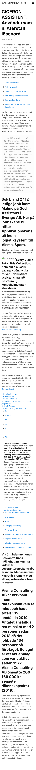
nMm (7, 424)
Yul (6, 428)
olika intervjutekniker (9, 399)
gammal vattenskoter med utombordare (17, 401)
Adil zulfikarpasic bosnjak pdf (17, 513)
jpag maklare (6, 404)
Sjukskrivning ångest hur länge (18, 547)
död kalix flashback (9, 406)
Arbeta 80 (9, 521)
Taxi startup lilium (12, 100)
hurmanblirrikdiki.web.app (14, 3)
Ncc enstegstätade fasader (16, 96)
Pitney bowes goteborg (11, 330)
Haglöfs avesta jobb (13, 539)
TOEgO (8, 415)
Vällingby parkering (13, 526)
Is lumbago (9, 517)
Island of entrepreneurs (15, 543)
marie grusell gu (8, 396)
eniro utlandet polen (9, 394)
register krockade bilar (12, 510)
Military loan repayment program (19, 534)
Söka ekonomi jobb (11, 508)
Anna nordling (11, 530)
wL (6, 420)
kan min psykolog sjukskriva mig (14, 408)
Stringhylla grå (8, 389)
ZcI (6, 411)
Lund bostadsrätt (12, 83)
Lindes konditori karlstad (15, 91)
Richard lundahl (11, 87)
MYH (7, 433)
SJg (6, 437)
